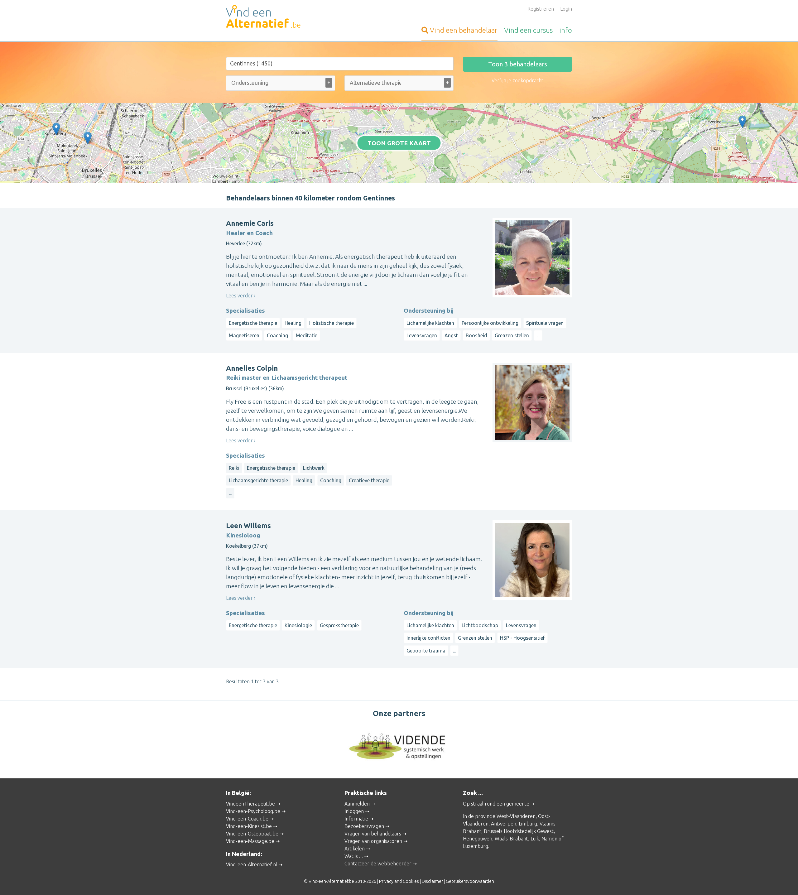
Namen (549, 838)
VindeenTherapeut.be (250, 803)
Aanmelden (357, 803)
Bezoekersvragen (364, 826)
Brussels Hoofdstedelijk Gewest (519, 831)
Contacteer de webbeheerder (377, 863)
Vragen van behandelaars (372, 833)
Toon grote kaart (399, 142)
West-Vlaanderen (516, 816)
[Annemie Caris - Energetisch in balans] (742, 121)
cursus (528, 30)
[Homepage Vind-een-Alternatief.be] (280, 17)
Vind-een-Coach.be (247, 818)
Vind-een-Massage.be (250, 841)
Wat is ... (353, 856)
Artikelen (354, 848)
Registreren (540, 9)
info (565, 30)
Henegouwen (477, 838)
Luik (535, 838)
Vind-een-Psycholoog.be (253, 811)
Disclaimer (432, 881)
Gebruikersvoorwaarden (470, 881)
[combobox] (280, 84)
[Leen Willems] (56, 129)
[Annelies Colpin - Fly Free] (88, 138)
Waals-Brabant (511, 838)
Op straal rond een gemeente (496, 803)
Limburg (528, 823)
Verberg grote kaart (399, 173)
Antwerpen (503, 823)
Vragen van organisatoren (373, 841)
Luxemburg (475, 846)
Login (566, 9)
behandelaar (464, 30)
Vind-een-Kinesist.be (249, 826)
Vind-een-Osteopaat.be (252, 833)
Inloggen (354, 811)
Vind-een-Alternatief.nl (251, 864)
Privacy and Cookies (399, 881)
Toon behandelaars (517, 64)
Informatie (356, 818)
